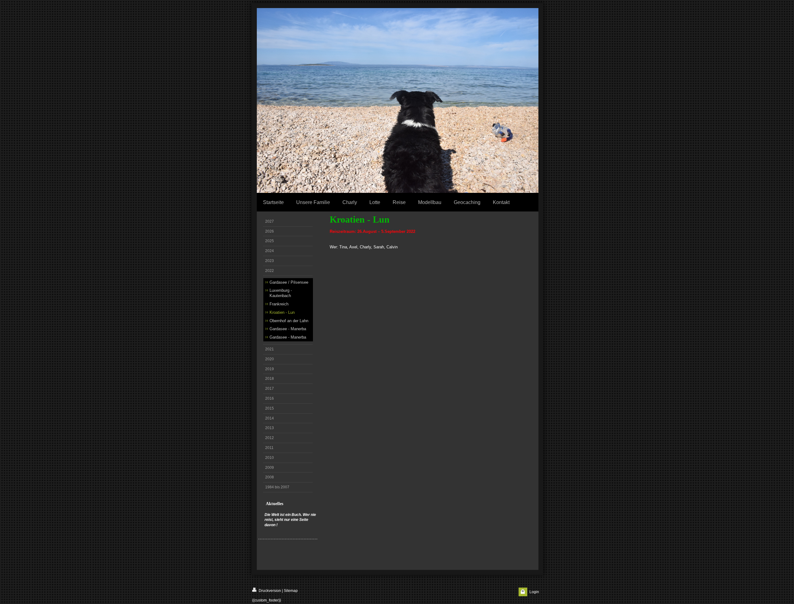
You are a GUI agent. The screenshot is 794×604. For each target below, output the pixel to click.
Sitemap (291, 590)
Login (534, 592)
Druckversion (269, 590)
